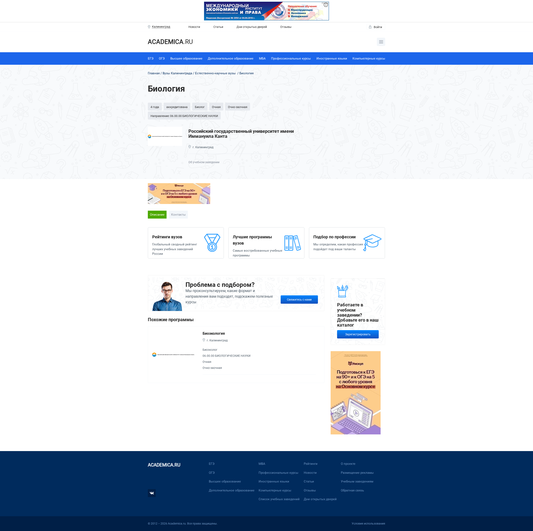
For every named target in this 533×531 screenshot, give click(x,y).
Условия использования (368, 523)
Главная (154, 73)
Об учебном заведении (203, 162)
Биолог (200, 107)
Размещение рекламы (357, 473)
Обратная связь (352, 490)
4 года (155, 107)
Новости (194, 27)
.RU (170, 41)
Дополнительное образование (230, 58)
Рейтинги (311, 464)
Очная (216, 107)
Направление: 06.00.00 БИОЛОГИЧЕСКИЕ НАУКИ (184, 116)
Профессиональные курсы (291, 58)
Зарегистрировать (358, 334)
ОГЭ (162, 58)
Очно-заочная (237, 107)
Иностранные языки (331, 58)
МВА (262, 464)
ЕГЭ (150, 58)
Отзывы (285, 27)
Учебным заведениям (357, 481)
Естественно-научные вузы (215, 73)
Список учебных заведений (279, 499)
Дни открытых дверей (252, 27)
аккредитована (177, 107)
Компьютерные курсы (368, 58)
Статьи (218, 27)
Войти (378, 27)
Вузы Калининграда (177, 73)
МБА (262, 58)
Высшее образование (186, 58)
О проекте (348, 464)
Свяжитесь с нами (299, 299)
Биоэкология (214, 333)
